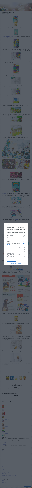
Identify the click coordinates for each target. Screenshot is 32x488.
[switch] (24, 236)
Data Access (16, 263)
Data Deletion (12, 263)
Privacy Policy (19, 263)
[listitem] (16, 235)
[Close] (26, 224)
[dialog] (16, 244)
